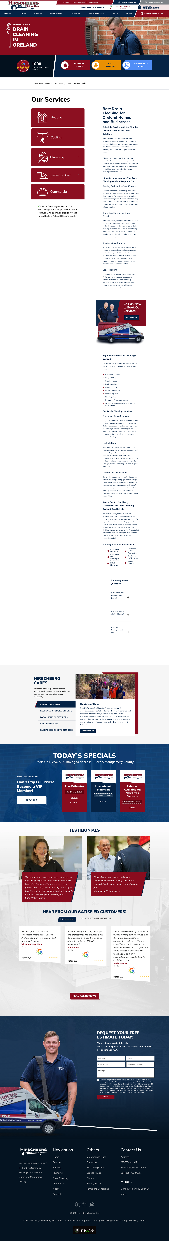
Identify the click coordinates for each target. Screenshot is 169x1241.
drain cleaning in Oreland (119, 144)
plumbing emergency (117, 220)
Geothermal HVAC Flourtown (114, 563)
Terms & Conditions (137, 1092)
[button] (121, 597)
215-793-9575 (133, 1172)
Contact (129, 13)
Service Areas (93, 2)
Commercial (59, 1183)
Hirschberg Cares (78, 2)
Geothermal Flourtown (114, 550)
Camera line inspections (111, 477)
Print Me (74, 798)
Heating (57, 1167)
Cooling (57, 1162)
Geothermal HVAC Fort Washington (132, 551)
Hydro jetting (107, 447)
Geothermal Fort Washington (114, 556)
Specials (66, 2)
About (56, 1188)
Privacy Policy (123, 1092)
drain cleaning (108, 196)
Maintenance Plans (96, 13)
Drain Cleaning (60, 1178)
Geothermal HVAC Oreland (133, 557)
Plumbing (58, 1172)
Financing (92, 1162)
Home (34, 83)
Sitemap (91, 1178)
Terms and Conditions (98, 1188)
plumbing (126, 193)
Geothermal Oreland (132, 562)
